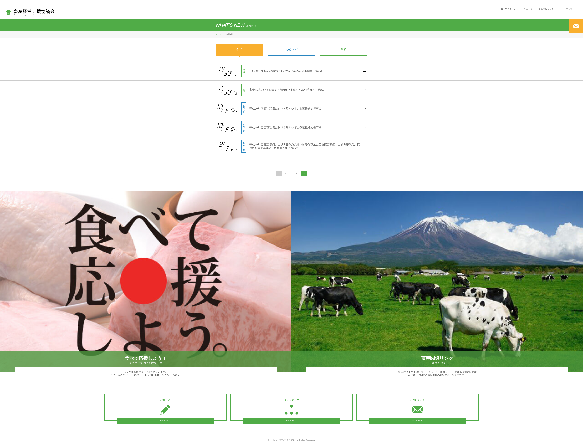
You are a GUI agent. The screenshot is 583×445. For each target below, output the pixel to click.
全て (239, 49)
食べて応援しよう (509, 9)
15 (295, 173)
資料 (343, 49)
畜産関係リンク (546, 9)
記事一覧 (528, 9)
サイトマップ (566, 9)
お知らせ (291, 49)
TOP (219, 34)
